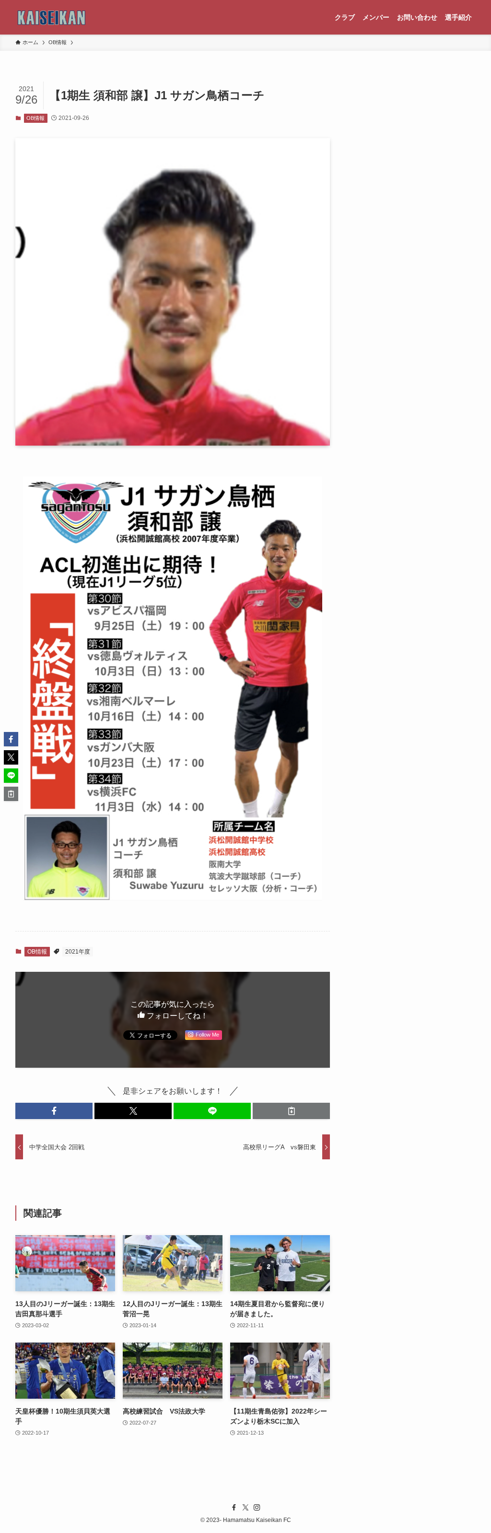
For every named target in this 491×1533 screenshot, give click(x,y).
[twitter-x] (245, 1507)
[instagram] (257, 1507)
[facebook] (234, 1507)
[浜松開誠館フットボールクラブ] (51, 17)
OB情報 (35, 118)
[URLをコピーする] (291, 1111)
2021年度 (77, 951)
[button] (54, 1111)
